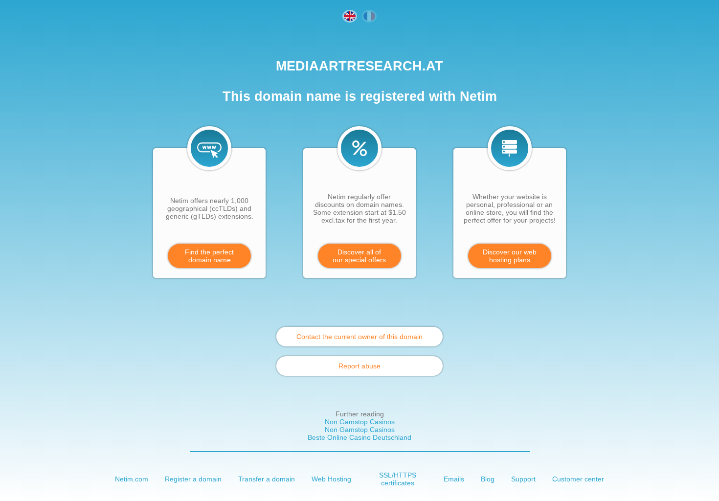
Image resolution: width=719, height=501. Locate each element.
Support (523, 479)
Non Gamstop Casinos (360, 422)
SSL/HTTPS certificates (397, 479)
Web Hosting (331, 479)
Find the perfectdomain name (209, 256)
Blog (487, 479)
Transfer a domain (266, 479)
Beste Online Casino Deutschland (359, 437)
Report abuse (359, 366)
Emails (454, 479)
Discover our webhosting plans (510, 256)
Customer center (578, 479)
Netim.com (131, 479)
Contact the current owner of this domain (359, 337)
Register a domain (193, 479)
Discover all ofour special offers (359, 256)
